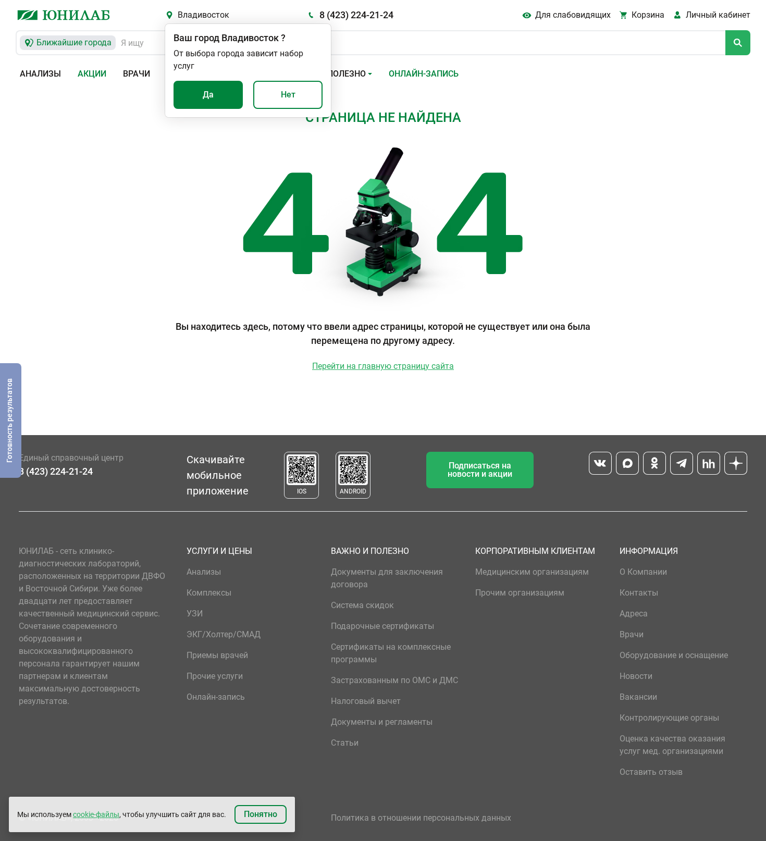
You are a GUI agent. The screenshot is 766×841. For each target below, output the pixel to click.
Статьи (345, 743)
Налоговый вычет (366, 701)
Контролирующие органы (669, 718)
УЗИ (195, 614)
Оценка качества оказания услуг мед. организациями (672, 745)
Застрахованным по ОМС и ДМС (394, 680)
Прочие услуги (215, 676)
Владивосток (203, 15)
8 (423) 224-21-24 (356, 14)
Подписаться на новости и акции (480, 470)
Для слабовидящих (573, 15)
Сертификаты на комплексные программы (391, 653)
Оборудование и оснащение (674, 655)
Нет (288, 95)
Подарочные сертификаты (382, 626)
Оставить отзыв (651, 772)
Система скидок (362, 605)
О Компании (643, 572)
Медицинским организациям (532, 572)
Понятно (260, 814)
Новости (636, 676)
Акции (92, 74)
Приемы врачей (217, 655)
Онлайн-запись (424, 74)
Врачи (136, 74)
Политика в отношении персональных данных (421, 818)
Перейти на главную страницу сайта (383, 366)
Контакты (639, 593)
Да (208, 95)
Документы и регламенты (382, 722)
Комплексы (209, 593)
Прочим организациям (519, 593)
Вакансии (638, 697)
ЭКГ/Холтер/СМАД (224, 634)
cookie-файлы (96, 814)
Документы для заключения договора (387, 578)
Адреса (634, 614)
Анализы (40, 74)
